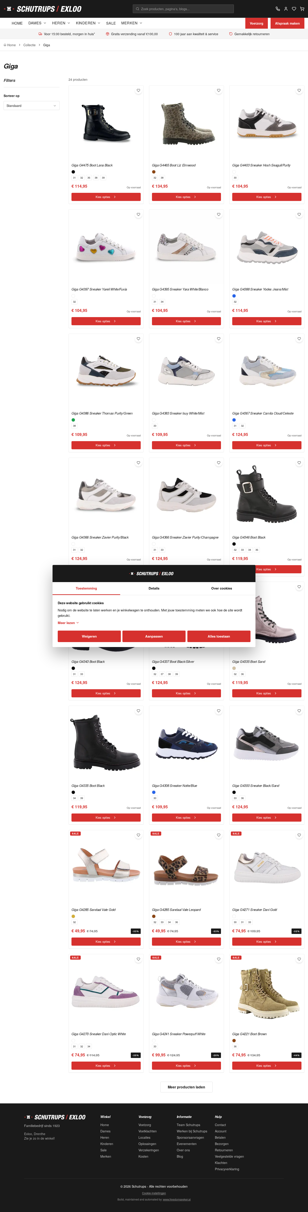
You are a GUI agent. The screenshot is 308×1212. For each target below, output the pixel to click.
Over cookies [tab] (221, 588)
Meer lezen (66, 622)
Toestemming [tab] (86, 588)
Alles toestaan (219, 636)
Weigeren (89, 636)
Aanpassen (154, 636)
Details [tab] (154, 588)
